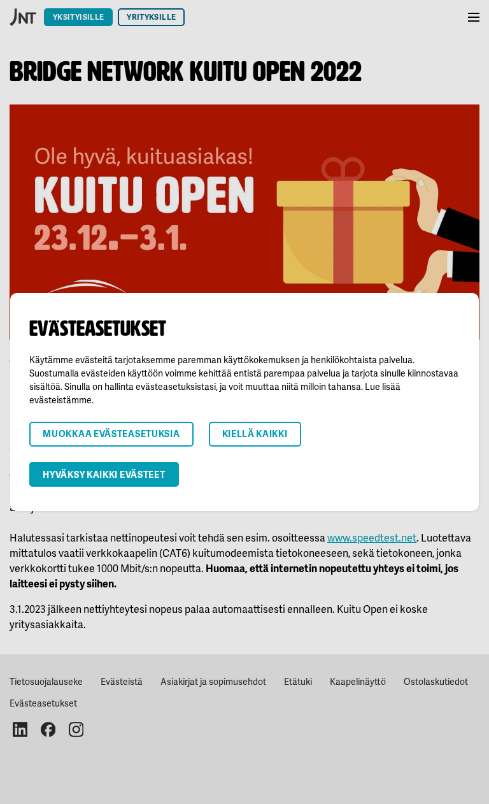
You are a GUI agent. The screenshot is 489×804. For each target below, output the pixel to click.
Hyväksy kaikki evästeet (104, 474)
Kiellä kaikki (255, 433)
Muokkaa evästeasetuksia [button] (111, 433)
